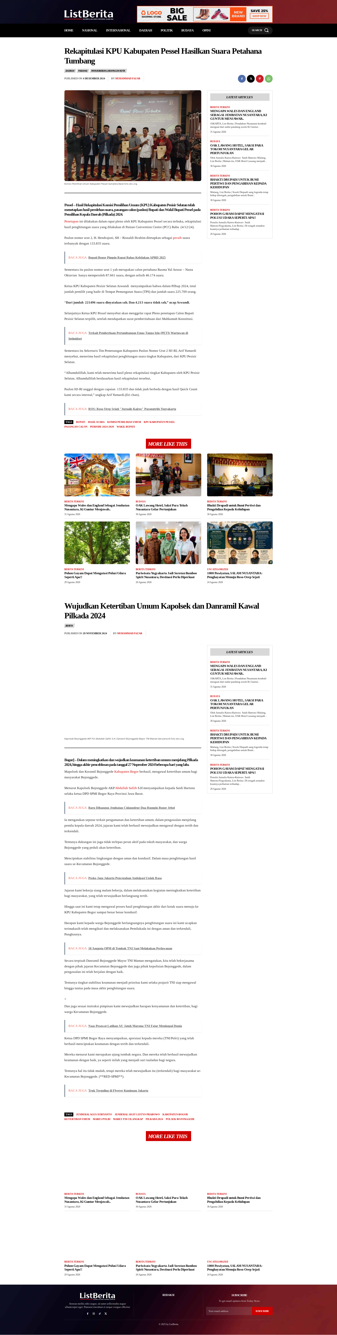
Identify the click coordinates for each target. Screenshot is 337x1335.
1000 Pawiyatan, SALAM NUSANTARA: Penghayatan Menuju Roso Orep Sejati (234, 575)
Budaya (215, 141)
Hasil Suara (96, 422)
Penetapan (71, 221)
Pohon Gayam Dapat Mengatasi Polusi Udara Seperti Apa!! (237, 216)
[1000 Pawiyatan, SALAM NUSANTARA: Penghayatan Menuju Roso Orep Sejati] (240, 542)
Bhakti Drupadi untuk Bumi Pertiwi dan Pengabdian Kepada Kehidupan (238, 183)
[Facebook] (242, 79)
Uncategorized (217, 569)
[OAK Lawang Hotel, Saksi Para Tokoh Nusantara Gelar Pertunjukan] (168, 475)
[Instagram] (94, 1314)
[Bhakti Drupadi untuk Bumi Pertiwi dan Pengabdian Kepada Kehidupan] (240, 475)
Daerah (70, 70)
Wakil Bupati (126, 426)
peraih (177, 238)
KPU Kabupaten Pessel (159, 422)
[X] (251, 79)
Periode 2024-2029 (102, 426)
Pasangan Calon (75, 426)
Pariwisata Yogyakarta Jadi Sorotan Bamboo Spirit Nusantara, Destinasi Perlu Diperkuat (166, 575)
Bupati (80, 422)
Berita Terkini (220, 107)
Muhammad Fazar (127, 78)
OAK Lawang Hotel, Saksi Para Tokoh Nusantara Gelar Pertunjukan (236, 149)
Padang (82, 70)
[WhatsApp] (269, 79)
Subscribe (262, 1311)
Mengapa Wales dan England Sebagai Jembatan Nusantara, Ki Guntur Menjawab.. (238, 115)
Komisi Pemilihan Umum (124, 422)
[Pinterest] (260, 79)
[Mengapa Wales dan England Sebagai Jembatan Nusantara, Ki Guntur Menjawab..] (97, 475)
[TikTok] (100, 1314)
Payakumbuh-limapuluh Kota (108, 70)
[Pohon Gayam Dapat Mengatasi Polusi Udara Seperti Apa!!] (97, 542)
